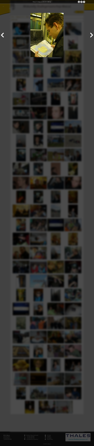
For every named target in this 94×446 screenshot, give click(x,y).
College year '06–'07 (41, 2)
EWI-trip (49, 2)
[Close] (84, 2)
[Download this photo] (79, 2)
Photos (34, 2)
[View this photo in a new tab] (81, 2)
